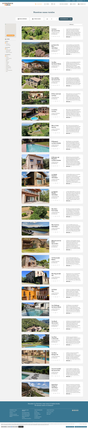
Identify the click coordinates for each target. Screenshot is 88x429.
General (7, 57)
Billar (7, 60)
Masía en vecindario (9, 52)
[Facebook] (77, 0)
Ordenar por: (71, 24)
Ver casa (68, 54)
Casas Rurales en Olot (26, 413)
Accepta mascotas (8, 58)
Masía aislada (8, 51)
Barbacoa (7, 59)
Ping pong (7, 65)
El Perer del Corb (37, 414)
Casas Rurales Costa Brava (26, 418)
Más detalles (20, 426)
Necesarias (9, 426)
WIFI (7, 71)
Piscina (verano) (8, 66)
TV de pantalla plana (9, 70)
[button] (35, 56)
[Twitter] (78, 0)
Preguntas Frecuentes (13, 414)
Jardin (7, 64)
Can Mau (35, 411)
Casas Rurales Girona (25, 412)
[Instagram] (80, 0)
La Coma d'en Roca (50, 411)
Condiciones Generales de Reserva (14, 416)
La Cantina (36, 415)
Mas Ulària (48, 414)
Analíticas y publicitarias (15, 426)
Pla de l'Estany (8, 45)
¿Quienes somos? (13, 411)
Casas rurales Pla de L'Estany (25, 417)
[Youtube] (81, 0)
